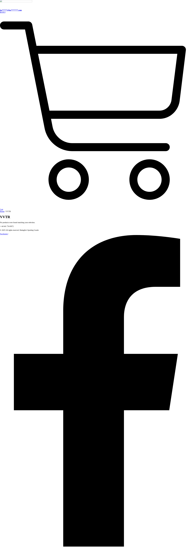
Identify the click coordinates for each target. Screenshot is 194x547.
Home (2, 211)
